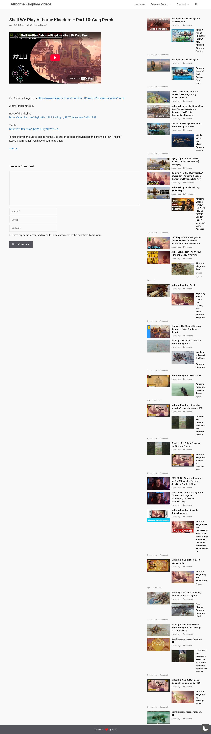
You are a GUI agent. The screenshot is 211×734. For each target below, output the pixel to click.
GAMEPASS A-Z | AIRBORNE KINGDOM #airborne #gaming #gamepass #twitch (201, 661)
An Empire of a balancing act (185, 59)
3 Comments (163, 153)
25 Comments (188, 194)
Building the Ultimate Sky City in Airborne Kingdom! (186, 342)
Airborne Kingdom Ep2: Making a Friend (200, 697)
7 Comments (188, 634)
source (13, 148)
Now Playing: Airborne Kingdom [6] (187, 640)
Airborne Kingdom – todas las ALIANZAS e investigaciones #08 (187, 406)
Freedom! (181, 4)
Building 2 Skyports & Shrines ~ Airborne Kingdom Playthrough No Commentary (186, 627)
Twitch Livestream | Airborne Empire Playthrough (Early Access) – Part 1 (185, 94)
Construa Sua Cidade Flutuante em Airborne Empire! (200, 425)
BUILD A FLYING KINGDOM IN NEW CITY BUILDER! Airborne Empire (200, 40)
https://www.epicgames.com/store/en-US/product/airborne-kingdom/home (81, 98)
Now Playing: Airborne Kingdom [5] (187, 713)
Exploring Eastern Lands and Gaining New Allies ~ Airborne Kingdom (200, 305)
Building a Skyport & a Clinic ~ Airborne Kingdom (200, 359)
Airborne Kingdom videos (31, 4)
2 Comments (163, 55)
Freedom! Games (159, 4)
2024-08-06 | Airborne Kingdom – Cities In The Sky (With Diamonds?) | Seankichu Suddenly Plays (187, 497)
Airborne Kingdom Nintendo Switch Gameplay (185, 511)
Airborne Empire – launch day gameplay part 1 (185, 189)
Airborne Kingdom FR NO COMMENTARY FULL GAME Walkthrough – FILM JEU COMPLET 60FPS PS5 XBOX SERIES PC (202, 536)
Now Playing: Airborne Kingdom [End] (200, 610)
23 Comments (188, 182)
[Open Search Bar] (196, 4)
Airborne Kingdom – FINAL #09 (186, 375)
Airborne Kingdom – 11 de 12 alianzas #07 (200, 462)
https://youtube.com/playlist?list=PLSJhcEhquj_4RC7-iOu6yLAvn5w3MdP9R (53, 117)
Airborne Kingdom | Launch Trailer (200, 388)
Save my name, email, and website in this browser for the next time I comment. (57, 235)
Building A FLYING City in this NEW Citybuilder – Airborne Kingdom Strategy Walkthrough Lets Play (187, 176)
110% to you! (139, 4)
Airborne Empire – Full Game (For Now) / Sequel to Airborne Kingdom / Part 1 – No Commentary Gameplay (187, 110)
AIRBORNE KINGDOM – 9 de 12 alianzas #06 (186, 561)
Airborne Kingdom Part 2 (200, 266)
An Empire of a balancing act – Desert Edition (186, 20)
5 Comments (163, 371)
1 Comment (187, 25)
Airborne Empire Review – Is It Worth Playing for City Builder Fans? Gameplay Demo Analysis (200, 214)
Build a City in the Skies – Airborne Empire (200, 142)
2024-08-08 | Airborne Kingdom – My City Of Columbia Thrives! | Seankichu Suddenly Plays (187, 481)
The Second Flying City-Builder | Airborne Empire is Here (187, 125)
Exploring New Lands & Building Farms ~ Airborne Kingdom (186, 594)
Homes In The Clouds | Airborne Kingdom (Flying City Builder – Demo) (186, 329)
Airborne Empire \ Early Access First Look (200, 75)
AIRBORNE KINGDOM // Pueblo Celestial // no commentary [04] (186, 681)
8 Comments (163, 321)
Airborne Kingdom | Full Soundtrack (201, 576)
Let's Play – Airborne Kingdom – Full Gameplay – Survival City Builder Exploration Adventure (187, 240)
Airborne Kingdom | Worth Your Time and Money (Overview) (186, 253)
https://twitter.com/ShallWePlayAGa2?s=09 (34, 129)
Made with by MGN (105, 729)
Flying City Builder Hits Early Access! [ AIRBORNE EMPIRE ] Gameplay (185, 161)
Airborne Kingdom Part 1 (183, 285)
